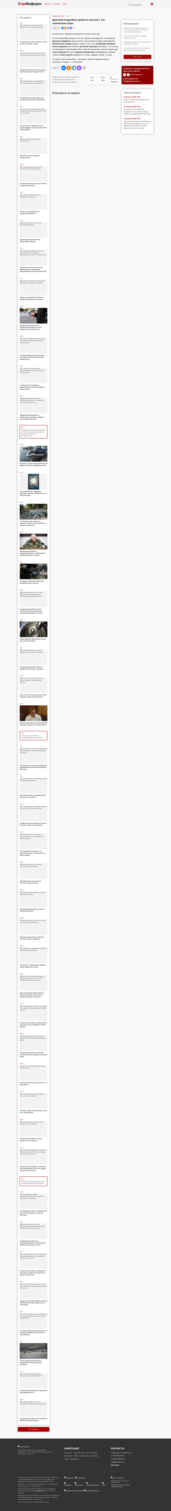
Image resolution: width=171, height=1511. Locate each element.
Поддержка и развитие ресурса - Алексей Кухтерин (120, 1485)
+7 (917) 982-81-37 (117, 1456)
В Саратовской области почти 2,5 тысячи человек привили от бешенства (137, 49)
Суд (87, 1453)
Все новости (25, 18)
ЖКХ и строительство (82, 1456)
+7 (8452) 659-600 (118, 1459)
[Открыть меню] (152, 4)
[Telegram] (68, 28)
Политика (93, 1453)
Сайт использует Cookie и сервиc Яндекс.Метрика (33, 1502)
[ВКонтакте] (62, 28)
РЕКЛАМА (115, 1465)
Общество (68, 1453)
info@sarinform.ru (131, 81)
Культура (94, 1456)
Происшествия (78, 1453)
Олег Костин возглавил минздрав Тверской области (135, 37)
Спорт (68, 16)
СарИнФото (74, 1459)
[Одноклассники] (65, 28)
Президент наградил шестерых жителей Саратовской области (137, 43)
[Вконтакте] (79, 1484)
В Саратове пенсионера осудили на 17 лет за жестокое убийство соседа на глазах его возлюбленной (136, 30)
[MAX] (71, 28)
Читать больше (137, 57)
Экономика (68, 1456)
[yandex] (74, 1491)
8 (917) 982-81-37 (136, 75)
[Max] (124, 74)
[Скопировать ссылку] (73, 28)
